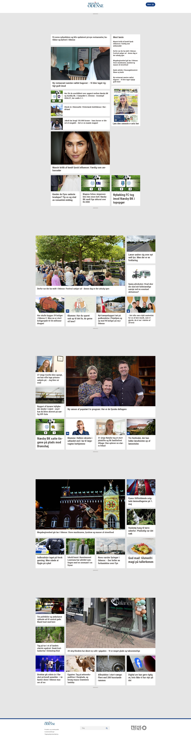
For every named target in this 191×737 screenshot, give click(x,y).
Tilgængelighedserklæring (51, 734)
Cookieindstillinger (49, 732)
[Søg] (107, 728)
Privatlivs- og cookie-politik (51, 729)
